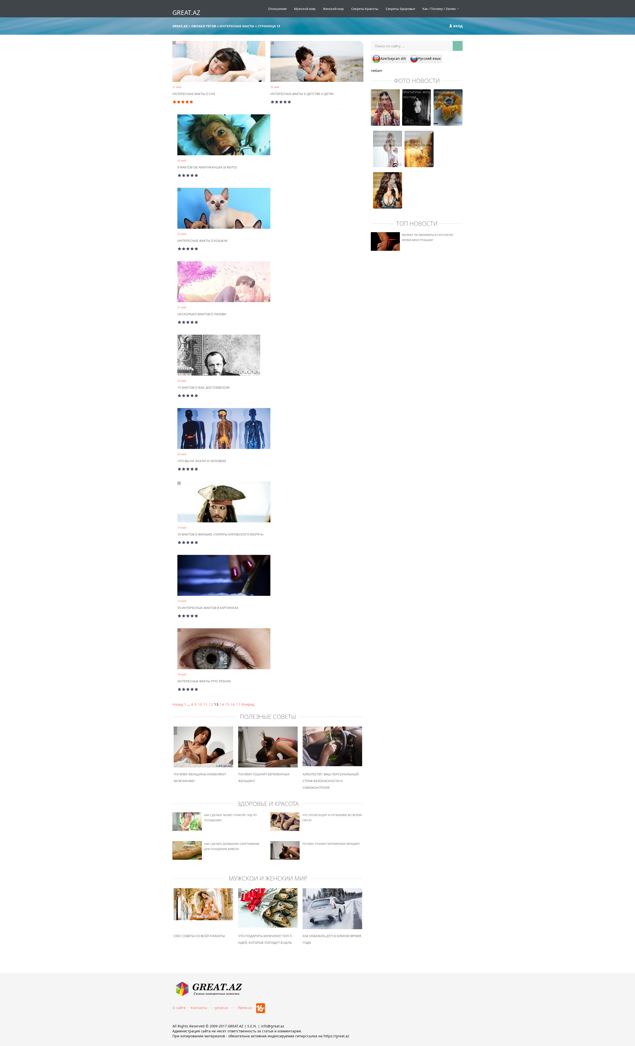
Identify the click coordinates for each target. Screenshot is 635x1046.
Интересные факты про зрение (204, 681)
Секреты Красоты (364, 8)
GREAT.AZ (186, 12)
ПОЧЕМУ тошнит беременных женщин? (331, 844)
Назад (177, 704)
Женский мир (333, 8)
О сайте (179, 1007)
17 (238, 704)
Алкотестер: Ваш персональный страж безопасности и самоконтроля (331, 781)
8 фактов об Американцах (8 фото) (207, 167)
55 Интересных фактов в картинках (207, 607)
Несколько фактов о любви (201, 314)
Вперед (247, 704)
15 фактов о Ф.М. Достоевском (203, 387)
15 (227, 704)
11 (205, 704)
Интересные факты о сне (193, 94)
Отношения (277, 8)
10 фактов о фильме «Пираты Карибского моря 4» (220, 534)
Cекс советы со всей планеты (199, 936)
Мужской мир (305, 8)
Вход (457, 26)
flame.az (245, 1007)
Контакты (199, 1007)
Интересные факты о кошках (202, 240)
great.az (221, 1007)
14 (222, 704)
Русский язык (429, 58)
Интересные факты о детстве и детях (302, 94)
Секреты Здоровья (400, 8)
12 (211, 704)
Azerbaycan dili (393, 58)
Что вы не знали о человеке (201, 461)
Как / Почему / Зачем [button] (439, 8)
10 (200, 704)
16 (232, 704)
